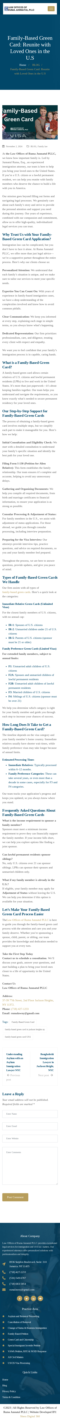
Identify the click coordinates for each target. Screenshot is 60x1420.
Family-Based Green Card (23, 1022)
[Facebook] (19, 1298)
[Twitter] (26, 1298)
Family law (43, 146)
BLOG (33, 146)
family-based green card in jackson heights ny (25, 1029)
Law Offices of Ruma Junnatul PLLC (28, 919)
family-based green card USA (18, 1037)
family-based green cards (16, 592)
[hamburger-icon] (51, 8)
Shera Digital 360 (30, 1416)
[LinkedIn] (33, 1298)
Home (22, 64)
